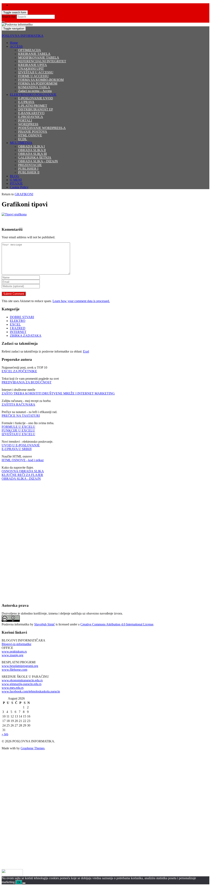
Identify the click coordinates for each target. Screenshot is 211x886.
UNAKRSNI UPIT (31, 68)
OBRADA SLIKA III (32, 154)
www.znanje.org (12, 655)
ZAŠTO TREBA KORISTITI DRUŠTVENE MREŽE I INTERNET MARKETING (58, 393)
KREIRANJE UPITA (32, 65)
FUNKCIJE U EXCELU (18, 430)
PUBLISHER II (28, 172)
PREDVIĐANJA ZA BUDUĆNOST (27, 382)
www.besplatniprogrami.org (20, 666)
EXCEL (15, 324)
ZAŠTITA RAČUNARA (18, 404)
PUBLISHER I (28, 168)
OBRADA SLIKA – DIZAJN (38, 161)
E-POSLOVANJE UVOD (35, 98)
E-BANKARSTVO (31, 113)
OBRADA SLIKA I (31, 146)
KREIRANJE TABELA (34, 54)
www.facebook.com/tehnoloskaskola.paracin (31, 691)
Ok (19, 882)
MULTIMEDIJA (21, 142)
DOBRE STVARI (22, 317)
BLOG (14, 176)
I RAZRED (17, 328)
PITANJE (16, 183)
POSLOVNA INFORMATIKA (22, 35)
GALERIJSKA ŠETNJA (34, 157)
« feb (5, 734)
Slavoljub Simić (44, 624)
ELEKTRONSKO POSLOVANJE (33, 94)
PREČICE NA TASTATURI (21, 415)
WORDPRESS (28, 124)
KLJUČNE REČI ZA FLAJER (22, 475)
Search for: (9, 16)
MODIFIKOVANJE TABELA (38, 57)
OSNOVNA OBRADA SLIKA (23, 471)
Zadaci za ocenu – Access (35, 91)
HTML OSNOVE (30, 135)
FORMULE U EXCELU (18, 426)
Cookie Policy (19, 187)
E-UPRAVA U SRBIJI (17, 449)
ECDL (22, 139)
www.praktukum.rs (14, 651)
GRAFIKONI (24, 194)
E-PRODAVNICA (30, 117)
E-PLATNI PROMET (32, 105)
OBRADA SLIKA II (32, 150)
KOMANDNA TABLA (34, 87)
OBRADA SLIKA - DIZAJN (21, 478)
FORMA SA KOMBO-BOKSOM (41, 79)
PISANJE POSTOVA (32, 131)
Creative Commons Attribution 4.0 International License (116, 624)
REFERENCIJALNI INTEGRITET (42, 61)
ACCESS (16, 46)
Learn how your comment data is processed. (81, 301)
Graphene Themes (33, 748)
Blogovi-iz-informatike (16, 644)
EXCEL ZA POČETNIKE (19, 371)
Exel (86, 351)
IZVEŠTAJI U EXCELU (18, 434)
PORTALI (25, 120)
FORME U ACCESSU (33, 76)
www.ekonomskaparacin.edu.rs (22, 680)
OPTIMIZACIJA (29, 50)
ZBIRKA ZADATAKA (25, 335)
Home (14, 42)
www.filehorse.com (14, 669)
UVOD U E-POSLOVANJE (21, 445)
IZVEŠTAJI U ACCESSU (35, 72)
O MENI (16, 180)
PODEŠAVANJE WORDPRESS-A (42, 128)
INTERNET (18, 332)
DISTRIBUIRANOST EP (35, 109)
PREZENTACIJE (30, 165)
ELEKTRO (17, 320)
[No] (24, 883)
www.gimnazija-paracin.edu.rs (21, 684)
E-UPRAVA (26, 102)
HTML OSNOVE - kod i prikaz (23, 460)
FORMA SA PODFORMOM (37, 83)
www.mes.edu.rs (12, 687)
